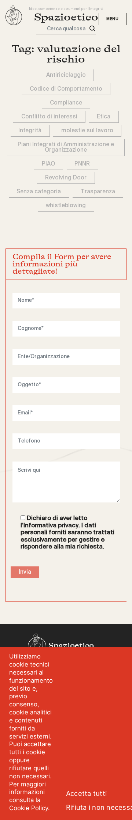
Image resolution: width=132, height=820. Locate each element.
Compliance (66, 103)
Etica (103, 116)
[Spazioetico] (14, 15)
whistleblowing (66, 205)
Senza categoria (38, 191)
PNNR (82, 164)
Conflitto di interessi (49, 116)
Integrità (29, 130)
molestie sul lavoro (87, 130)
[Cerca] (92, 28)
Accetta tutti (86, 793)
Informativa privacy (50, 526)
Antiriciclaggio (66, 75)
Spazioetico (66, 17)
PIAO (48, 164)
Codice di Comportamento (66, 89)
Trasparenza (98, 191)
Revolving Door (66, 178)
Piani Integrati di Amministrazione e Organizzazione (66, 147)
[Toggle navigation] (112, 19)
